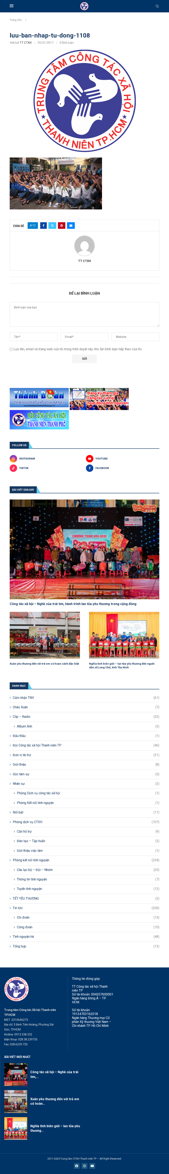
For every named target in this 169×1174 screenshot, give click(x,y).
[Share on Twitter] (52, 225)
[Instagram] (84, 1166)
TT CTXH (26, 42)
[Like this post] (34, 225)
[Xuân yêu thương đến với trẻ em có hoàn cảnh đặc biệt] (45, 635)
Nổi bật (86, 812)
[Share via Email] (71, 225)
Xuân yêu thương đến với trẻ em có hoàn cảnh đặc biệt (44, 663)
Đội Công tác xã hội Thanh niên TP (86, 745)
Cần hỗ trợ (88, 831)
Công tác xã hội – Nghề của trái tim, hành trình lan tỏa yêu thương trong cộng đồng (73, 604)
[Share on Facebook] (43, 225)
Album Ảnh (88, 726)
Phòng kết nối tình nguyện (86, 860)
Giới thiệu (86, 764)
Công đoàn (88, 927)
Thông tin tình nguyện (88, 879)
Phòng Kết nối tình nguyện (88, 803)
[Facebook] (77, 1166)
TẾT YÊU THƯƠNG (86, 898)
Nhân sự (86, 784)
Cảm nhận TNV (86, 698)
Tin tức (86, 908)
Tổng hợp (86, 946)
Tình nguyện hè (86, 937)
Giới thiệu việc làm (88, 851)
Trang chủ (15, 19)
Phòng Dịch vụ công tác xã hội (88, 793)
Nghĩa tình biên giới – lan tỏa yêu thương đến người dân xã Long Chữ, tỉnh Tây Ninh (122, 665)
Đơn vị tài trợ (86, 755)
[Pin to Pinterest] (61, 225)
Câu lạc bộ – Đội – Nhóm (88, 870)
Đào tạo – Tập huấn (88, 841)
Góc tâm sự (86, 774)
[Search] (157, 6)
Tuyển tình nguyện (88, 889)
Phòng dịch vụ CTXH (86, 822)
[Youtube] (92, 1166)
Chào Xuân (86, 707)
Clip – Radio (86, 717)
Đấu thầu (86, 736)
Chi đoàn (88, 917)
